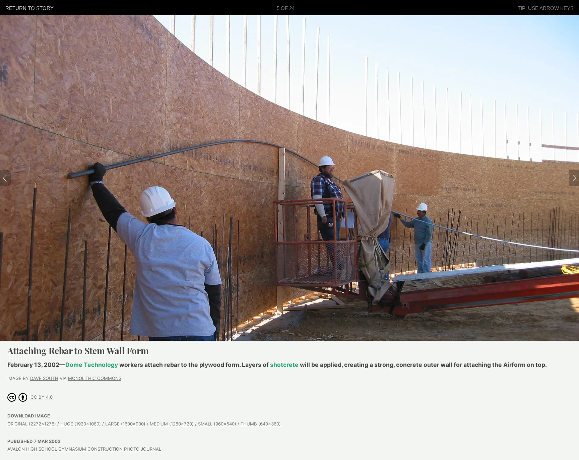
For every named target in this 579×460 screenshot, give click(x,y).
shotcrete (284, 364)
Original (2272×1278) (31, 423)
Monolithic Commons (94, 378)
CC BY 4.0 (41, 397)
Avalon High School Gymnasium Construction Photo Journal (84, 449)
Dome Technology (91, 364)
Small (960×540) (217, 423)
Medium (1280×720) (172, 423)
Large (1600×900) (125, 423)
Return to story (29, 8)
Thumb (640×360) (261, 423)
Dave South (44, 378)
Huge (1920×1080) (80, 423)
